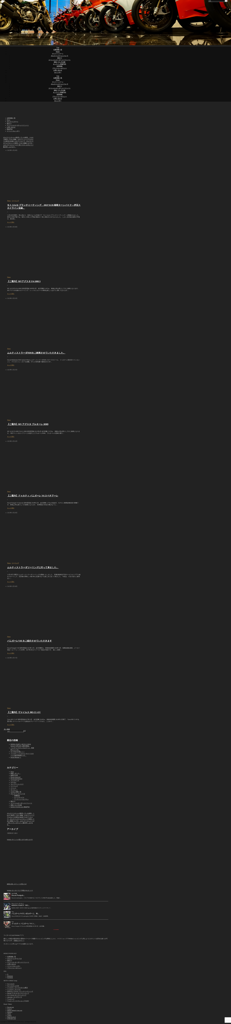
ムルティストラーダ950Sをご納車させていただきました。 (36, 353)
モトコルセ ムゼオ (13, 985)
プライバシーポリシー (59, 68)
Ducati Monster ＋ (16, 757)
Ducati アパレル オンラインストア (18, 993)
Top (57, 48)
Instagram (10, 976)
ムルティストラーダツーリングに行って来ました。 (33, 567)
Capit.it (9, 1015)
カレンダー (57, 72)
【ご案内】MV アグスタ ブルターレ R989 (27, 424)
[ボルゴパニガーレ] (35, 11)
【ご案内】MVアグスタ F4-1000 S (24, 281)
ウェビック (10, 999)
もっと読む (10, 222)
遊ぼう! (59, 58)
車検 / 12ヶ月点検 (59, 62)
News (58, 52)
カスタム (13, 782)
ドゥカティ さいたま (14, 989)
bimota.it (9, 1012)
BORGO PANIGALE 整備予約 (20, 807)
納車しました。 (16, 773)
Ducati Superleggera (16, 778)
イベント (13, 788)
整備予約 (10, 129)
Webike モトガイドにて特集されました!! (20, 890)
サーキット (14, 790)
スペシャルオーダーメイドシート (21, 803)
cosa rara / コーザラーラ (14, 997)
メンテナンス (15, 780)
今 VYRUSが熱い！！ (18, 751)
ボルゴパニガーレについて (59, 56)
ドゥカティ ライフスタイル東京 (17, 987)
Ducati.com (10, 1007)
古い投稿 (7, 729)
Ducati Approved (15, 777)
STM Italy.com (11, 1018)
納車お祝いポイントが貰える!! (17, 884)
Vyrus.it (9, 1009)
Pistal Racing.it (11, 1017)
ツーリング (15, 201)
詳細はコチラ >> (19, 940)
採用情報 (59, 66)
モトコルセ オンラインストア (16, 995)
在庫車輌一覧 (57, 50)
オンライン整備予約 (59, 64)
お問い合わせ (57, 70)
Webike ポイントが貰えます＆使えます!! (20, 839)
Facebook (10, 977)
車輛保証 (17, 795)
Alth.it (9, 1014)
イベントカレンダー (13, 131)
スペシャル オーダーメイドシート (60, 60)
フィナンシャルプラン (21, 799)
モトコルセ (10, 984)
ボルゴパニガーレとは (18, 793)
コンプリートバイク (17, 784)
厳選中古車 (14, 775)
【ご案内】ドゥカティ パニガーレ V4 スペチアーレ (32, 495)
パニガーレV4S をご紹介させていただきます (29, 641)
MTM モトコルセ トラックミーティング (20, 991)
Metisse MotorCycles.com (14, 1010)
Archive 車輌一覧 (16, 792)
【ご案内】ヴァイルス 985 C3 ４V (24, 712)
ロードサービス (19, 797)
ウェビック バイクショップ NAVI (18, 1001)
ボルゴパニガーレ (12, 121)
